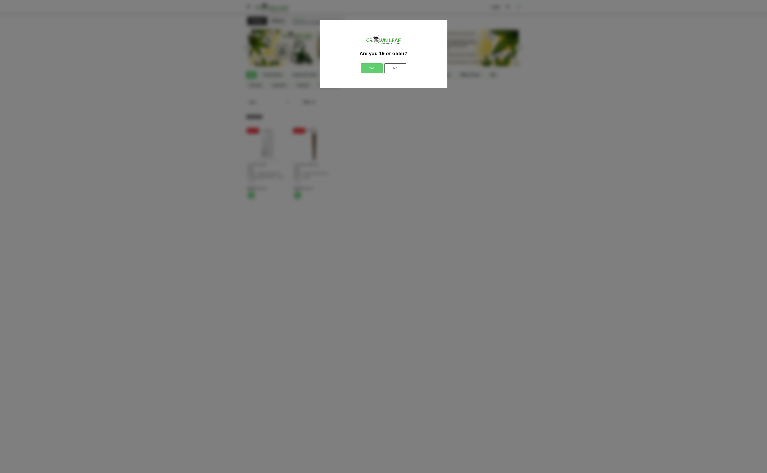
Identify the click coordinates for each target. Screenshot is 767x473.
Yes (372, 68)
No (395, 68)
